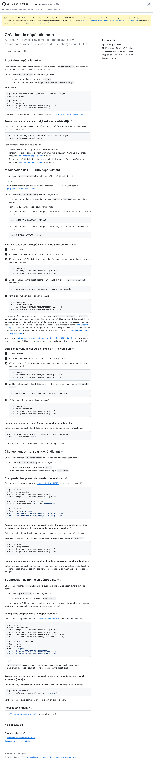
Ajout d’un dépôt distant (21, 60)
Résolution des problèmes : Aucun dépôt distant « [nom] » (38, 423)
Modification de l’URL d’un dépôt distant (32, 170)
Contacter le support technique (19, 741)
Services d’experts (63, 757)
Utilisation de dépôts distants (23, 714)
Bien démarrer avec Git (28, 10)
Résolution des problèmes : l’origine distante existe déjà (37, 121)
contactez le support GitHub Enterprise (42, 23)
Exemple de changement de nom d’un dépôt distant (34, 478)
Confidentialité (35, 757)
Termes (25, 757)
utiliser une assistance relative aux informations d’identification (45, 338)
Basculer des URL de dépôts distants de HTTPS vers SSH (38, 348)
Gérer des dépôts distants (50, 10)
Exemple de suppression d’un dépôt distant (30, 613)
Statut (45, 757)
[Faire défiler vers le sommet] (147, 760)
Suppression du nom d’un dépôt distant (32, 579)
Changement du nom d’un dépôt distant (32, 451)
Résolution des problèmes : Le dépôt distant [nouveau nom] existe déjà (46, 561)
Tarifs (52, 757)
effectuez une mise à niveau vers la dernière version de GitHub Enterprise (109, 20)
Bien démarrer (11, 10)
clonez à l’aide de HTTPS (48, 483)
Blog (74, 757)
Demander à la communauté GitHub (21, 738)
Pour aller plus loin (17, 708)
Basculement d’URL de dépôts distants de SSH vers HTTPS (39, 244)
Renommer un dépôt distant (30, 156)
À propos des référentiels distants (69, 114)
